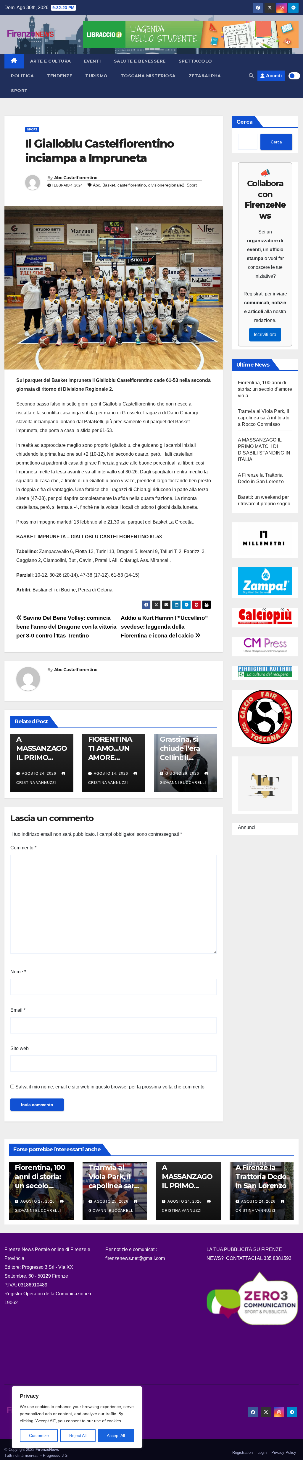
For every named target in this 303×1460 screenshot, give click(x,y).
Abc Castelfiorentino (76, 177)
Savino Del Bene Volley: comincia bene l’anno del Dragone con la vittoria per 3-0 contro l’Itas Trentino (66, 627)
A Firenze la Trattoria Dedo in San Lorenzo (261, 1176)
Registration (242, 1452)
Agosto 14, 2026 (111, 773)
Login (262, 1452)
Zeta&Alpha (205, 76)
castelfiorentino (131, 185)
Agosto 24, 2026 (39, 773)
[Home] (14, 61)
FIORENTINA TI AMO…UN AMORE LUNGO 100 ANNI (110, 757)
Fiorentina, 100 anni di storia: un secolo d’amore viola (265, 389)
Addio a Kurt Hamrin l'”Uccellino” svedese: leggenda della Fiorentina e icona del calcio (164, 627)
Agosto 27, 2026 (38, 1201)
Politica (22, 76)
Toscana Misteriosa (148, 76)
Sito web (19, 1048)
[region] (77, 1417)
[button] (251, 75)
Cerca (244, 122)
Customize (39, 1435)
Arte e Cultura (50, 61)
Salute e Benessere (140, 61)
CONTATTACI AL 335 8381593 (258, 1258)
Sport (19, 90)
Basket (108, 185)
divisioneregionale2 (166, 185)
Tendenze (59, 76)
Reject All (77, 1435)
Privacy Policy (283, 1452)
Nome (18, 971)
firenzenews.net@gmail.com (135, 1258)
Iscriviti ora (265, 334)
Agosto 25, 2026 (112, 1201)
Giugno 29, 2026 (182, 773)
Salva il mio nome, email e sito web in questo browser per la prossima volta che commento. (110, 1086)
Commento (23, 847)
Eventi (92, 61)
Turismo (96, 76)
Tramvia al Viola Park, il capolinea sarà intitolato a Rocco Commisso (263, 418)
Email (17, 1010)
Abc (96, 185)
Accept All (116, 1435)
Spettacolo (195, 61)
